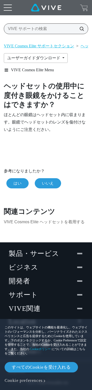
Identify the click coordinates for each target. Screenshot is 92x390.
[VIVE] (46, 7)
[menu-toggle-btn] (7, 7)
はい (17, 183)
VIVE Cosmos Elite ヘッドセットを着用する (44, 222)
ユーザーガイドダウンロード (34, 58)
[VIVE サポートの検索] (80, 29)
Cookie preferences (24, 380)
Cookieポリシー (40, 349)
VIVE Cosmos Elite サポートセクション (39, 46)
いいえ (48, 183)
